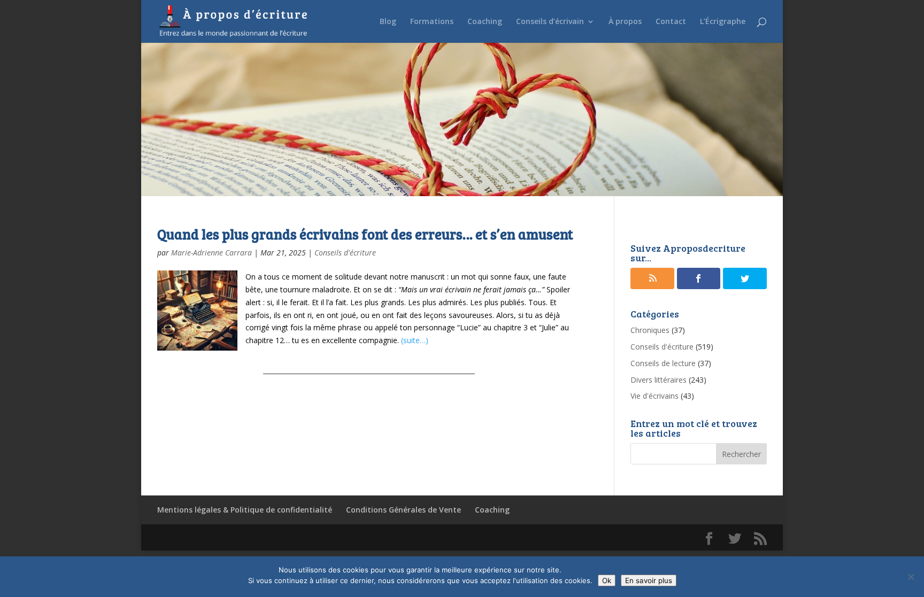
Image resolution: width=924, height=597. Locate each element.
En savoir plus (648, 580)
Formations (431, 22)
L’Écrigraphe (722, 22)
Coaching (484, 22)
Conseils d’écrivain (550, 22)
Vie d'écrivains (654, 396)
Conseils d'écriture (345, 252)
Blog (388, 22)
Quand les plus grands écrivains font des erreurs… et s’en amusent (365, 233)
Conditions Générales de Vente (403, 510)
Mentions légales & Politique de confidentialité (244, 510)
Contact (671, 22)
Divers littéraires (658, 380)
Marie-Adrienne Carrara (211, 252)
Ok (606, 580)
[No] (910, 576)
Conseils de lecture (663, 363)
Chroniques (649, 330)
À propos (625, 22)
